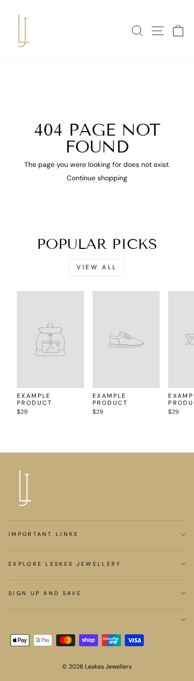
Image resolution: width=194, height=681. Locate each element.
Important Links (43, 533)
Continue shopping (97, 178)
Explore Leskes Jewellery (64, 563)
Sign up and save (45, 593)
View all (97, 267)
